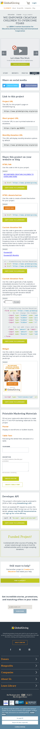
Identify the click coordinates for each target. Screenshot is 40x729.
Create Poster (11, 478)
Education (11, 14)
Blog (34, 8)
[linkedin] (29, 649)
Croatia (19, 14)
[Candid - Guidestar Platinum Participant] (12, 702)
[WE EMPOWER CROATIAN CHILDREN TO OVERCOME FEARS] (12, 375)
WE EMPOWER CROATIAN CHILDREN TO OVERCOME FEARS (12, 367)
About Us (6, 679)
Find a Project (20, 580)
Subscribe (20, 611)
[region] (20, 717)
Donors (5, 659)
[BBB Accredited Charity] (20, 703)
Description (6, 457)
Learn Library (8, 686)
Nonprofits (20, 8)
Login (34, 3)
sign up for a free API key (16, 513)
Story (5, 73)
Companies (28, 8)
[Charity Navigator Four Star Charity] (6, 702)
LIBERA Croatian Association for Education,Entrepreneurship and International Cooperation (20, 29)
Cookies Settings (20, 727)
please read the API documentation (22, 511)
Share (34, 73)
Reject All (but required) (20, 722)
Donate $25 (8, 252)
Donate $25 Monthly (11, 255)
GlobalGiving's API (24, 503)
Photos (25, 73)
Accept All (20, 718)
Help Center (20, 642)
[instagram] (20, 649)
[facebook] (10, 649)
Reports (15, 73)
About (14, 8)
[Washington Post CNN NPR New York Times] (20, 696)
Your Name (6, 446)
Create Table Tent (12, 484)
